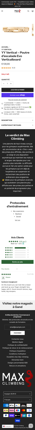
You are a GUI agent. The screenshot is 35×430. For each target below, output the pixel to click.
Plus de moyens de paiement (17, 100)
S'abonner (17, 333)
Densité (18, 216)
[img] (6, 274)
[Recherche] (28, 11)
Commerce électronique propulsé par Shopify (17, 427)
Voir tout (17, 220)
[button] (9, 248)
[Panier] (32, 11)
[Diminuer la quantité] (4, 83)
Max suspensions (18, 211)
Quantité (5, 80)
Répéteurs (18, 214)
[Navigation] (2, 11)
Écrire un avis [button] (17, 262)
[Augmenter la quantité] (11, 83)
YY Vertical (6, 49)
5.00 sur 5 (22, 241)
